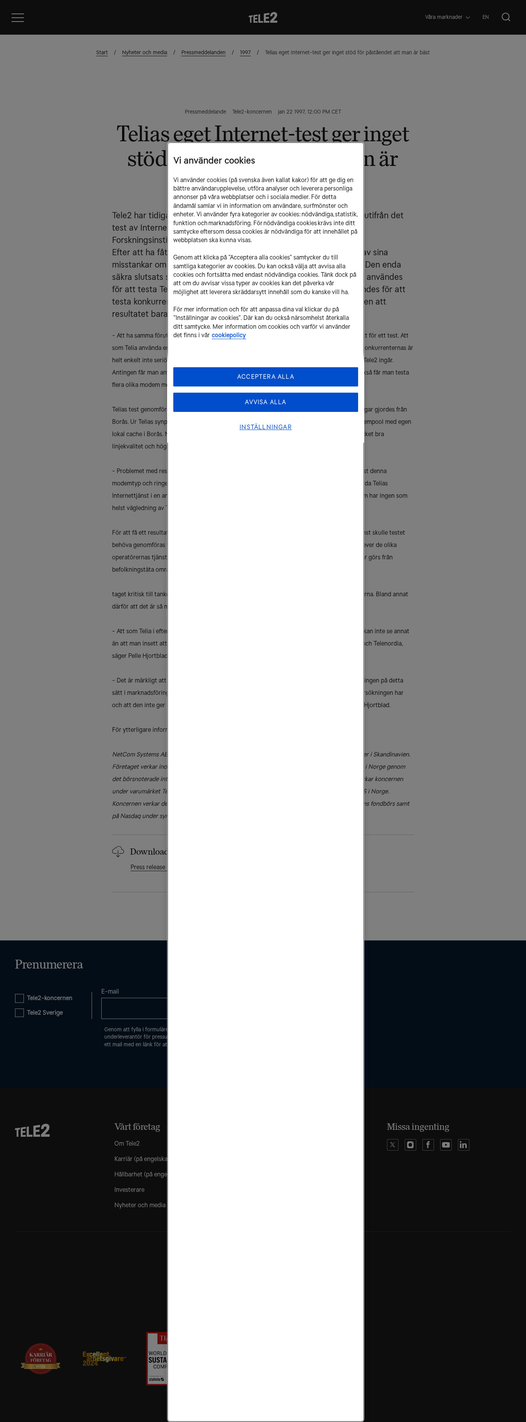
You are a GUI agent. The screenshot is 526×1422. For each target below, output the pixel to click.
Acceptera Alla (265, 376)
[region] (265, 782)
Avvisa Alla (265, 402)
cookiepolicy (229, 335)
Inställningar (266, 427)
